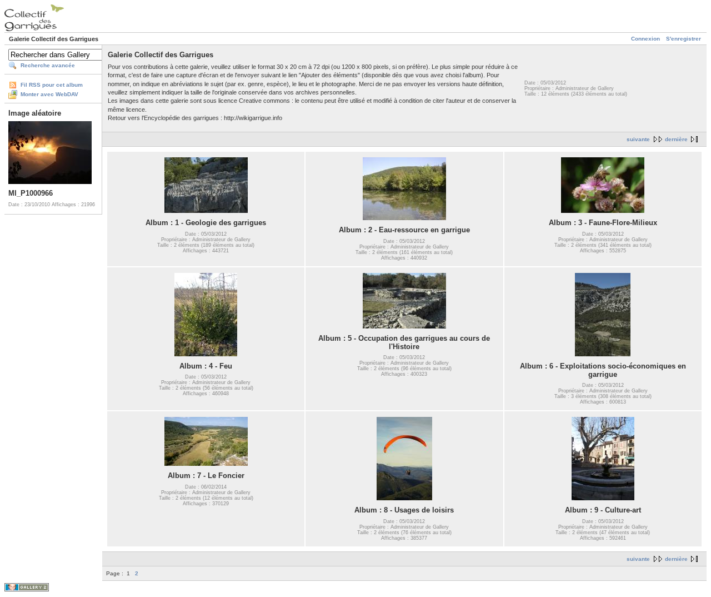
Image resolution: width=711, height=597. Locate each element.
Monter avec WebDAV (49, 94)
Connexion (645, 39)
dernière (676, 139)
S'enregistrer (683, 39)
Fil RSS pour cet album (52, 85)
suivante (638, 139)
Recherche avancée (48, 65)
